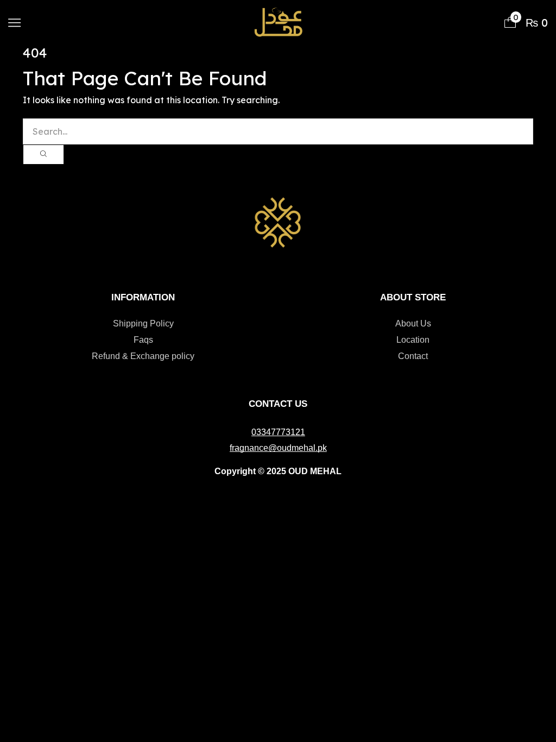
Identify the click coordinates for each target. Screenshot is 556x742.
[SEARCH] (43, 154)
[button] (14, 22)
